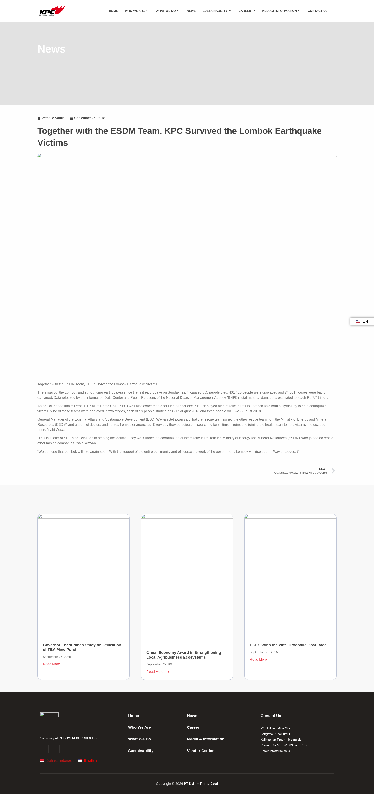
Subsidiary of (69, 738)
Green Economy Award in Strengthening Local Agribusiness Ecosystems (183, 655)
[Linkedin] (55, 749)
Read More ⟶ (54, 664)
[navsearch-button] (333, 11)
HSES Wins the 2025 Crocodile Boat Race (288, 645)
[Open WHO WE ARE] (147, 11)
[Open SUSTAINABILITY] (230, 11)
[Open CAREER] (253, 11)
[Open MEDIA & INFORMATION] (299, 11)
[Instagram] (44, 749)
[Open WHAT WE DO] (178, 11)
